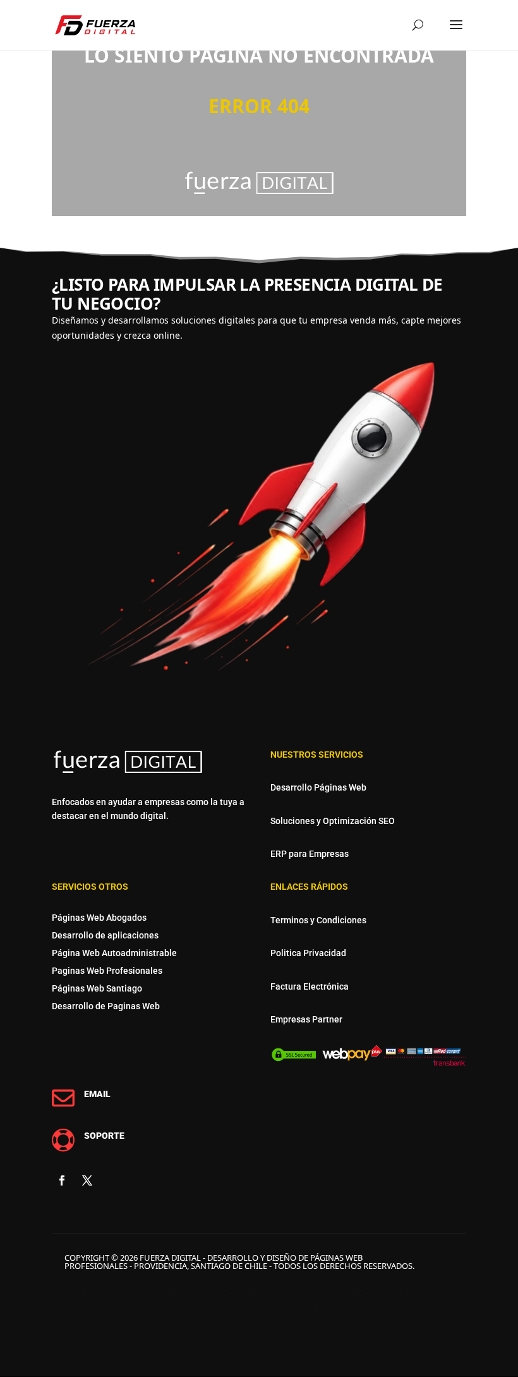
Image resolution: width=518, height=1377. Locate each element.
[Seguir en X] (87, 1180)
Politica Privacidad (308, 953)
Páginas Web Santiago (97, 988)
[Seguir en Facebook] (62, 1180)
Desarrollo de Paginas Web (106, 1006)
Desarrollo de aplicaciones (105, 935)
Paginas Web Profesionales (107, 971)
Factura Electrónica (309, 986)
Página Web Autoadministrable (114, 953)
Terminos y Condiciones (318, 920)
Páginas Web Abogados (99, 918)
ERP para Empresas (309, 854)
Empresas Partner (306, 1019)
